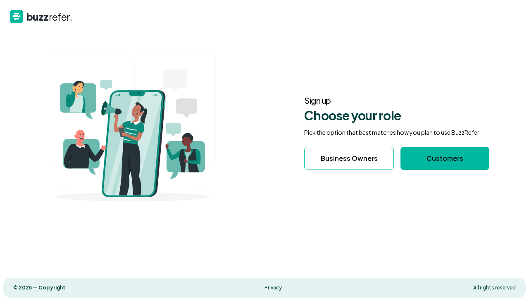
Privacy (273, 287)
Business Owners (349, 158)
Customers (445, 158)
